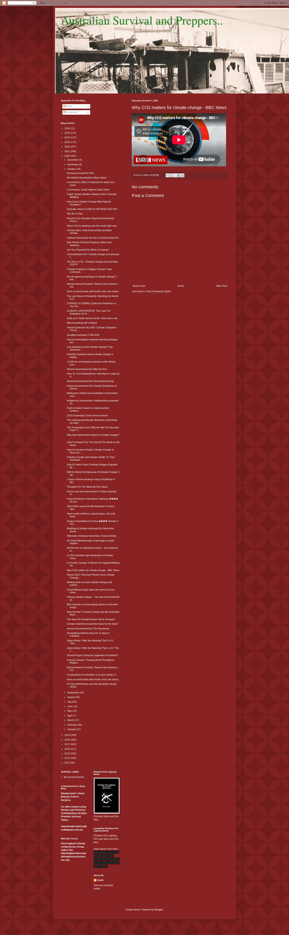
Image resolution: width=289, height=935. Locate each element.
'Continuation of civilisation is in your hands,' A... (92, 674)
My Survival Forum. (74, 777)
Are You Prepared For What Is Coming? (88, 249)
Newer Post (139, 286)
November (73, 164)
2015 (67, 753)
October (71, 169)
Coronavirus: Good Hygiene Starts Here (88, 189)
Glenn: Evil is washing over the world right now (92, 225)
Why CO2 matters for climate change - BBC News (93, 570)
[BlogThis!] (171, 175)
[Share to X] (175, 175)
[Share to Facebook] (179, 175)
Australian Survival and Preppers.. (142, 20)
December (73, 159)
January (71, 729)
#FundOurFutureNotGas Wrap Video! (86, 177)
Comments (71, 112)
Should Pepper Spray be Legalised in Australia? (92, 655)
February (72, 724)
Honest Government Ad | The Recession (88, 628)
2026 (67, 128)
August (71, 697)
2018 (67, 739)
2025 (67, 133)
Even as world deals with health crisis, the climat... (93, 291)
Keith (100, 880)
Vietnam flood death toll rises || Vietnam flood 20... (93, 237)
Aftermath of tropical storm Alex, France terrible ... (93, 536)
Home (180, 286)
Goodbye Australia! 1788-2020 (83, 335)
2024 (67, 137)
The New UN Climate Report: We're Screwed (91, 619)
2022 (67, 146)
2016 (67, 749)
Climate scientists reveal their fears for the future (92, 624)
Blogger (159, 909)
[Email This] (167, 175)
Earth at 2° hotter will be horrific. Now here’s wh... (93, 318)
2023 (67, 142)
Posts (68, 106)
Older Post (221, 286)
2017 (67, 744)
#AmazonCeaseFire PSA (80, 173)
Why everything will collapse (82, 322)
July (69, 702)
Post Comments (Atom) (158, 291)
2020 (67, 156)
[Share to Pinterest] (182, 175)
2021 (67, 151)
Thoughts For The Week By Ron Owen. (87, 486)
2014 (67, 758)
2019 (67, 735)
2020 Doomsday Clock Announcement (87, 415)
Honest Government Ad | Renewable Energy (90, 381)
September (73, 692)
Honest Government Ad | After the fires (87, 369)
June (70, 706)
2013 (67, 762)
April (70, 715)
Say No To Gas (75, 213)
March (71, 720)
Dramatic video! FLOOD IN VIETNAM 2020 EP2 (92, 209)
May (69, 711)
